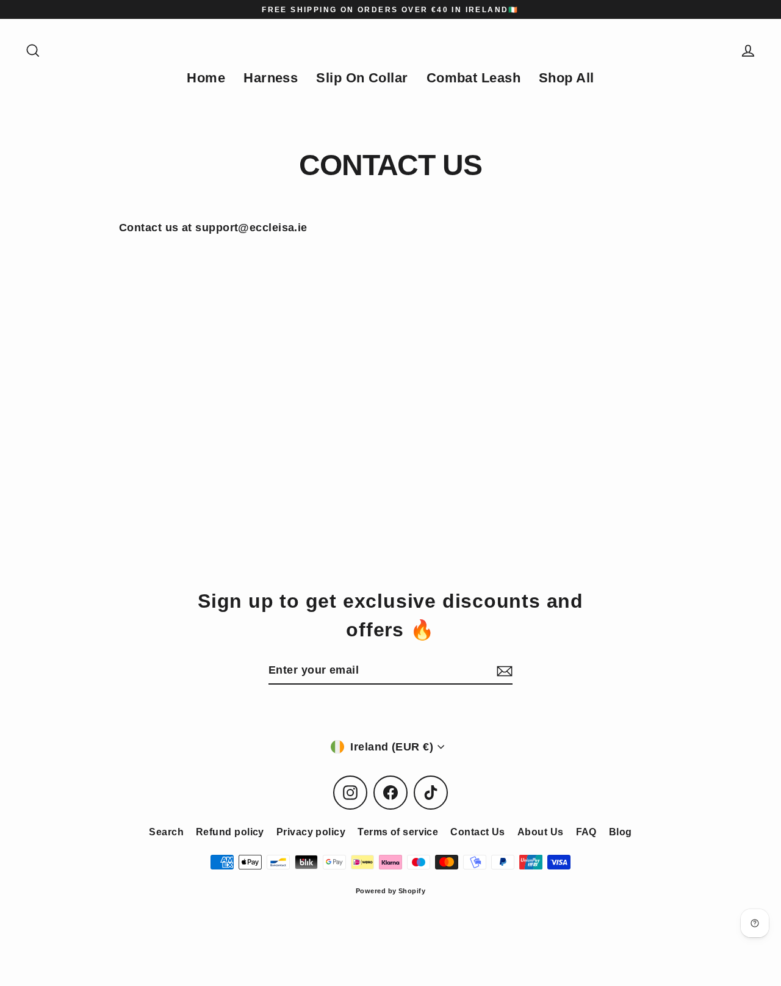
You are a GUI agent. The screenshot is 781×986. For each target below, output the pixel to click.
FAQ (586, 832)
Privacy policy (310, 832)
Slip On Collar (362, 77)
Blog (620, 832)
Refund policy (230, 832)
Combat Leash (473, 77)
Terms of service (398, 832)
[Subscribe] (503, 671)
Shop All (566, 77)
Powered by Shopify (390, 890)
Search (166, 832)
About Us (540, 832)
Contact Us (477, 832)
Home (206, 77)
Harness (270, 77)
